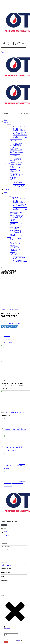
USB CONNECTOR (17, 483)
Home (5, 531)
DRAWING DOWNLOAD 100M (9, 326)
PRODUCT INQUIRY (15, 323)
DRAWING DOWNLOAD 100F (9, 327)
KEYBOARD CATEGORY (19, 430)
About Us (6, 532)
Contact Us (6, 535)
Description (6, 330)
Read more (22, 428)
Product (5, 533)
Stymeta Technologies (6, 565)
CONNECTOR (4, 309)
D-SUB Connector (13, 309)
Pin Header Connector (17, 447)
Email (6, 642)
